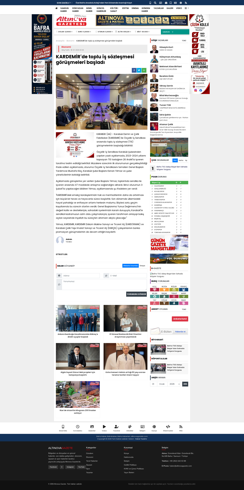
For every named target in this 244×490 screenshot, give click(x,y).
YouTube (81, 467)
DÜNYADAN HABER (77, 9)
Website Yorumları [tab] (130, 266)
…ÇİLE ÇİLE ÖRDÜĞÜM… (168, 59)
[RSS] (186, 3)
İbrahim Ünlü (166, 76)
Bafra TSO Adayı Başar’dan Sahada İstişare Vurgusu (169, 168)
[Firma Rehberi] (166, 3)
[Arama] (155, 3)
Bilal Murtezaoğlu (169, 95)
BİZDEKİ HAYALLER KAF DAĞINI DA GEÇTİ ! (172, 89)
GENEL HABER (89, 9)
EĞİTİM (125, 8)
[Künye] (180, 3)
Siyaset (89, 465)
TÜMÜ (184, 40)
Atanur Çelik (166, 124)
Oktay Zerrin (166, 85)
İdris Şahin (165, 114)
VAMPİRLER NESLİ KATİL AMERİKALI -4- (172, 109)
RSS (180, 431)
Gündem (89, 453)
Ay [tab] (186, 160)
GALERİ (169, 8)
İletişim (142, 431)
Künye (154, 431)
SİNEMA (135, 8)
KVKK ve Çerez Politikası (134, 469)
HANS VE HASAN (165, 50)
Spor (88, 469)
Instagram (70, 467)
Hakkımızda (128, 457)
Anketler (129, 431)
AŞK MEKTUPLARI (166, 79)
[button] (186, 8)
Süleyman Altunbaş (170, 56)
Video (104, 431)
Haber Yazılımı (141, 439)
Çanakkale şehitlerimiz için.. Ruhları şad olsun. (173, 118)
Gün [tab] (175, 160)
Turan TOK (165, 105)
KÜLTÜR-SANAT (114, 9)
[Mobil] (150, 3)
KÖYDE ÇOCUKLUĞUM (168, 69)
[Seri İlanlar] (171, 3)
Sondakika (77, 431)
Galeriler (92, 431)
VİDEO (179, 8)
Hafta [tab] (181, 160)
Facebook (53, 467)
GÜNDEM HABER (146, 9)
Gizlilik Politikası (130, 465)
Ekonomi (89, 457)
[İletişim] (160, 3)
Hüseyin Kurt (166, 47)
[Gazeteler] (175, 3)
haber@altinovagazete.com (181, 466)
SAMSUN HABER (64, 9)
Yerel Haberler (92, 461)
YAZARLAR (159, 8)
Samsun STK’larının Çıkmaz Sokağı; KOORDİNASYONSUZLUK (173, 99)
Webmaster (168, 431)
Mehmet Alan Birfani (170, 66)
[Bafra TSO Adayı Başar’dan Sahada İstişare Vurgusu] (169, 275)
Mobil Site (63, 431)
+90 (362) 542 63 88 (177, 461)
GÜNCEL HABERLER (101, 9)
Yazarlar (116, 431)
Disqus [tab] (142, 266)
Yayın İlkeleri (129, 472)
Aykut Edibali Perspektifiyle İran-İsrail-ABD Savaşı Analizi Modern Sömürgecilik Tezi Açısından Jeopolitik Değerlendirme (168, 131)
